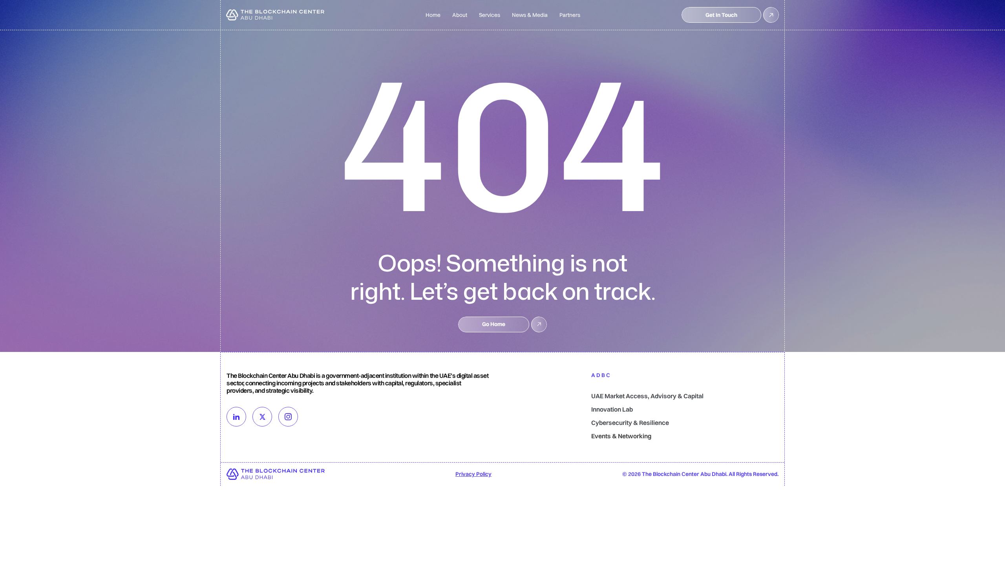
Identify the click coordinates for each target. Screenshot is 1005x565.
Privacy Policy (473, 474)
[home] (275, 14)
